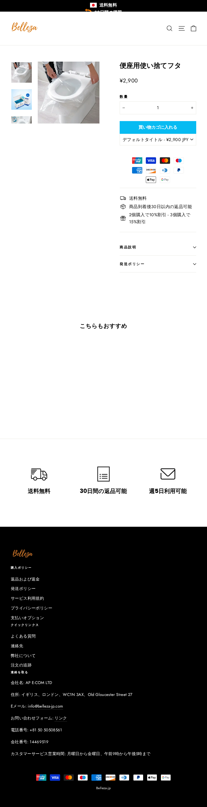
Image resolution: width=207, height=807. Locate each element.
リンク (60, 718)
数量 (124, 97)
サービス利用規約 (27, 598)
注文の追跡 (21, 665)
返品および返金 (25, 579)
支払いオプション (27, 618)
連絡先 (17, 646)
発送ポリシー (132, 264)
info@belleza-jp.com (45, 706)
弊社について (23, 656)
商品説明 (128, 247)
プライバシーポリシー (31, 608)
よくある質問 (23, 636)
